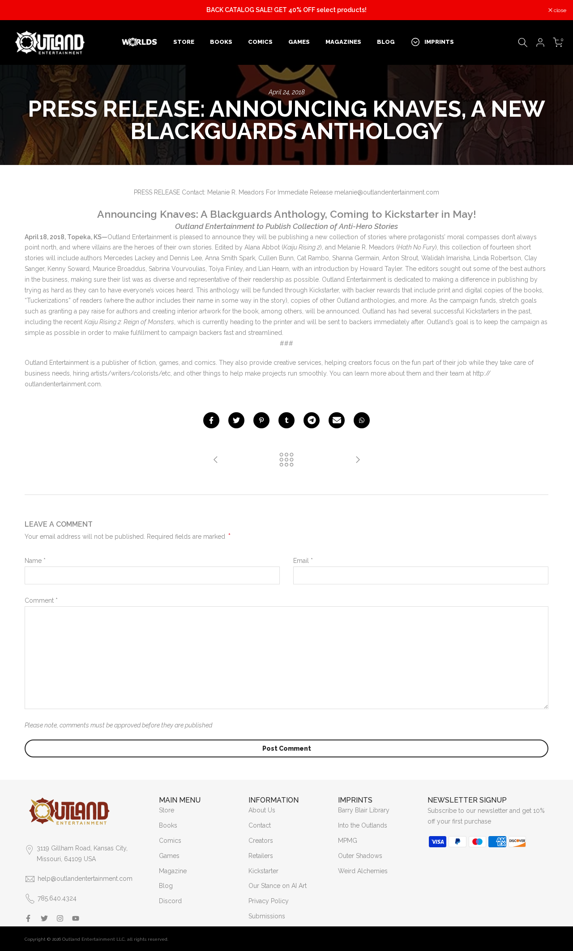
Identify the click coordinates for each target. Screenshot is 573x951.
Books (168, 825)
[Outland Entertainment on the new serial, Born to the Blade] (357, 460)
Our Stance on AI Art (277, 885)
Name (35, 560)
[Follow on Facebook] (28, 918)
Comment (41, 600)
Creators (260, 840)
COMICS (260, 41)
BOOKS (221, 41)
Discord (170, 901)
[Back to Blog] (286, 460)
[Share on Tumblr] (286, 420)
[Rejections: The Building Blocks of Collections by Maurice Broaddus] (215, 460)
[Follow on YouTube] (75, 918)
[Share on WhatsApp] (362, 420)
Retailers (260, 855)
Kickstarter (263, 871)
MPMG (347, 840)
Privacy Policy (268, 901)
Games (169, 855)
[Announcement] (286, 10)
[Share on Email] (337, 420)
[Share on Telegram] (312, 420)
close (18, 10)
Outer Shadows (360, 855)
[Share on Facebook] (211, 420)
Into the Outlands (362, 825)
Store (166, 810)
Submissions (266, 916)
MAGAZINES (343, 41)
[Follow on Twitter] (44, 918)
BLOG (386, 41)
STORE (183, 41)
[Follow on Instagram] (60, 918)
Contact (259, 825)
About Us (261, 810)
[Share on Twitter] (236, 420)
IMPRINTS (439, 41)
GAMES (299, 41)
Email (303, 560)
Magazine (173, 871)
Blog (166, 885)
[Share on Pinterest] (261, 420)
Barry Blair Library (363, 810)
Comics (170, 840)
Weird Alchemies (363, 871)
